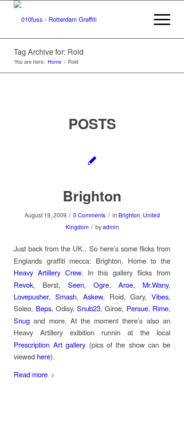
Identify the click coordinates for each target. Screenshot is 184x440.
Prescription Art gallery (49, 344)
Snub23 (88, 308)
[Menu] (157, 19)
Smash (65, 296)
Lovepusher (31, 296)
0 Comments (89, 215)
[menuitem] (157, 19)
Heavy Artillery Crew (47, 272)
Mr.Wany (155, 285)
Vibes (159, 296)
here (43, 356)
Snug (22, 320)
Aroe (125, 285)
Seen (76, 285)
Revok (23, 285)
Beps (43, 308)
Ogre (101, 285)
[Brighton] (92, 160)
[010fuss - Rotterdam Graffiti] (76, 19)
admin (111, 227)
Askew (93, 296)
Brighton (92, 195)
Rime (160, 308)
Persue (137, 308)
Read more (31, 374)
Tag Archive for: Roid (49, 51)
